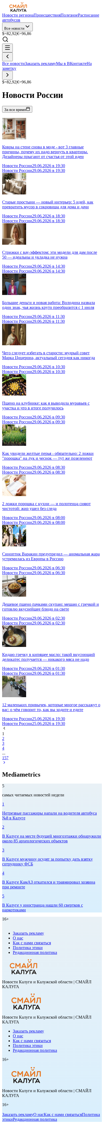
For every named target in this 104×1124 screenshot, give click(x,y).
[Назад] (7, 56)
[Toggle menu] (7, 48)
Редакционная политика (35, 952)
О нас (18, 938)
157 (5, 757)
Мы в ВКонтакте (71, 63)
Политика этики (28, 947)
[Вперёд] (7, 75)
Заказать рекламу (40, 63)
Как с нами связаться (32, 943)
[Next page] (4, 763)
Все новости (14, 28)
